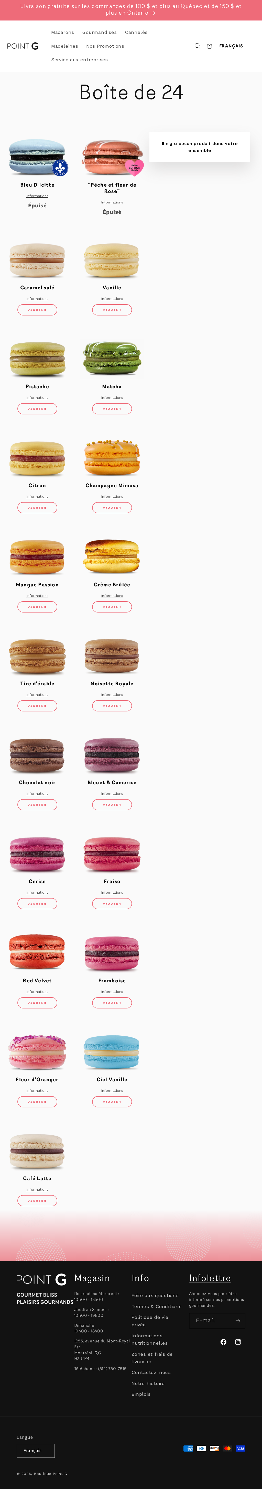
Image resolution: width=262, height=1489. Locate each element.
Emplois (141, 1394)
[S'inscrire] (238, 1321)
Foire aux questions (155, 1295)
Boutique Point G (50, 1474)
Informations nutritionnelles (150, 1339)
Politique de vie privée (150, 1320)
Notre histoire (148, 1383)
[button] (197, 46)
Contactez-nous (151, 1372)
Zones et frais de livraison (152, 1357)
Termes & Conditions (157, 1306)
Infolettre (210, 1278)
